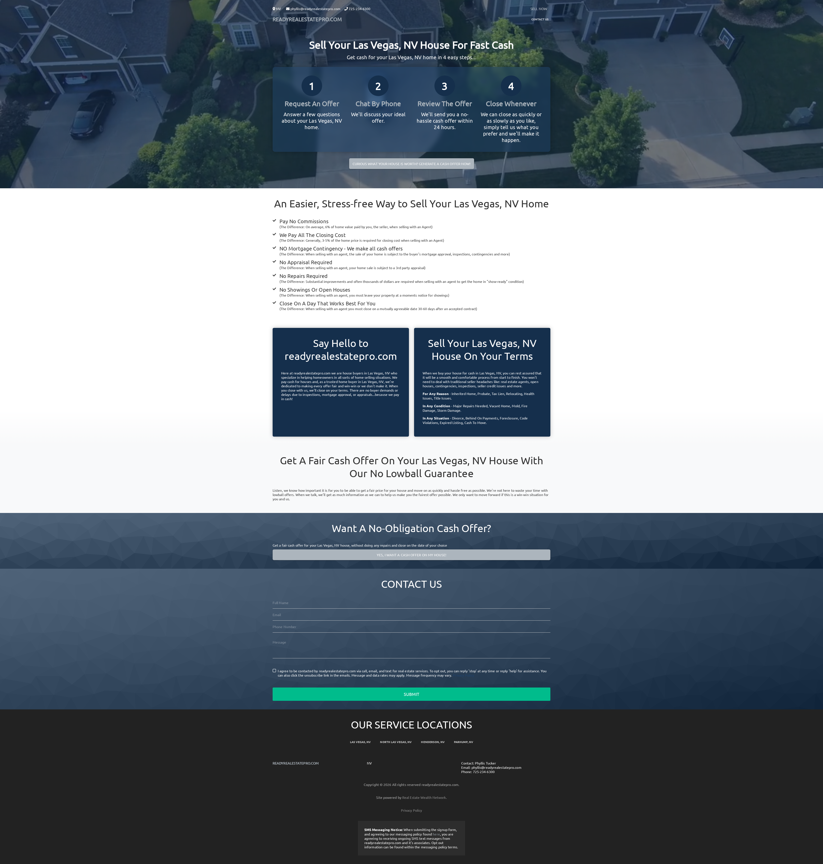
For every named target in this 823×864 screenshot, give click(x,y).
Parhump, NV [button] (463, 742)
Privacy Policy (463, 675)
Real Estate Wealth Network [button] (424, 797)
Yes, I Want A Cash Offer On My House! (411, 555)
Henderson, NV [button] (432, 742)
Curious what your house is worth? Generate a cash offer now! (412, 163)
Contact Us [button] (540, 19)
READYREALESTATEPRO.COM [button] (307, 19)
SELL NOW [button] (538, 8)
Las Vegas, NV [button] (360, 742)
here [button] (436, 834)
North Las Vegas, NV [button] (396, 742)
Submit (411, 694)
